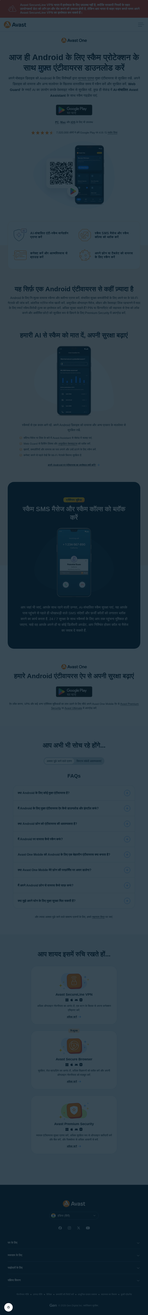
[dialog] (74, 657)
